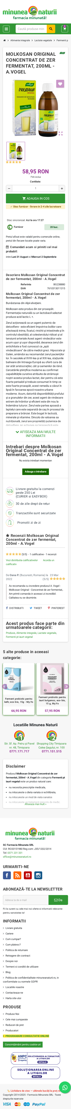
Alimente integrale (26, 632)
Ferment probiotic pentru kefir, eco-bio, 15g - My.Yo (18, 700)
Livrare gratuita (14, 928)
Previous (4, 686)
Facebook (7, 875)
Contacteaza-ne (14, 992)
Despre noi (12, 961)
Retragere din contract (18, 955)
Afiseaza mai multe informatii (37, 434)
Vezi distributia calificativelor (22, 560)
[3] (13, 162)
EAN (23, 288)
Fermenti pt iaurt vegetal (19, 636)
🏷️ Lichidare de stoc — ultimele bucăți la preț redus (35, 1090)
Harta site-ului (13, 998)
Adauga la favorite (60, 84)
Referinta (26, 284)
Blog (8, 972)
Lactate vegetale (47, 632)
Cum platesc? (13, 944)
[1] (7, 162)
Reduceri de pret (15, 1024)
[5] (20, 162)
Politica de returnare (17, 950)
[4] (16, 162)
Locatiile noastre (15, 987)
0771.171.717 (19, 751)
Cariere (9, 933)
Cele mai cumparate (17, 1019)
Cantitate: (35, 181)
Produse (10, 632)
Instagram (38, 875)
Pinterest (58, 608)
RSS (17, 875)
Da (60, 900)
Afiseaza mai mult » (35, 804)
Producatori (12, 1030)
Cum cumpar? (13, 939)
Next (66, 686)
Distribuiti (16, 608)
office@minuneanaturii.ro (17, 856)
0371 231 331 (14, 852)
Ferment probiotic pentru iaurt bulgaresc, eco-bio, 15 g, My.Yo (52, 700)
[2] (10, 162)
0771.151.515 (52, 751)
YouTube (28, 875)
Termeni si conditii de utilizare (22, 966)
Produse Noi (12, 1013)
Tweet (37, 608)
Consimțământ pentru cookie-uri (23, 1044)
